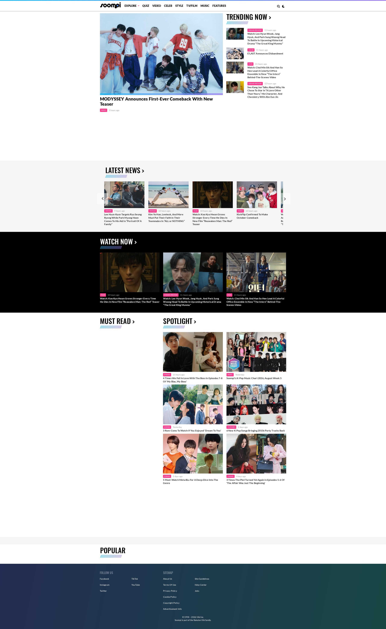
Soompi (108, 211)
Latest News (122, 170)
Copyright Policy (171, 603)
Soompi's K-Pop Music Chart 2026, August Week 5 (254, 378)
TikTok (134, 578)
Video (156, 5)
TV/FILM (191, 5)
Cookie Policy (170, 597)
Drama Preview (255, 30)
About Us (167, 578)
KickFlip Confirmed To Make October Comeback (252, 216)
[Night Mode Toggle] (283, 6)
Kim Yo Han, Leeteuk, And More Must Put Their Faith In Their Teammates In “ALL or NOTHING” (166, 217)
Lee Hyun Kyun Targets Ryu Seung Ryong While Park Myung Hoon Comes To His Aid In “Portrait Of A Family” (123, 219)
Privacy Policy (170, 591)
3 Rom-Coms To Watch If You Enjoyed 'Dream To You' (192, 430)
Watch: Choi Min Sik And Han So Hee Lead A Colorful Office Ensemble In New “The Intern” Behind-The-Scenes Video (265, 72)
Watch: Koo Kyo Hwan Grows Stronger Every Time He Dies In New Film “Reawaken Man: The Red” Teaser (212, 219)
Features (219, 5)
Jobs (197, 591)
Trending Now (246, 17)
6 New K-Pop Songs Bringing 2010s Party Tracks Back (255, 430)
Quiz (145, 5)
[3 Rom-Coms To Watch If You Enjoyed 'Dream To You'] (193, 404)
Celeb (168, 5)
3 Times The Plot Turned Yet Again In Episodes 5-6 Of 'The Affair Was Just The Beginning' (255, 481)
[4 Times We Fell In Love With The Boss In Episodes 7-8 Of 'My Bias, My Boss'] (193, 352)
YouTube (135, 585)
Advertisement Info (172, 609)
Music (205, 5)
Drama (167, 374)
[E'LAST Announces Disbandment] (235, 53)
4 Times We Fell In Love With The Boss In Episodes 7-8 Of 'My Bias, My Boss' (192, 380)
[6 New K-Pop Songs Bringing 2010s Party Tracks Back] (256, 404)
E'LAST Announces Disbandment (265, 53)
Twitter (103, 591)
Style (179, 5)
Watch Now (116, 241)
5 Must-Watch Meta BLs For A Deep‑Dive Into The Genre (190, 481)
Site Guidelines (202, 578)
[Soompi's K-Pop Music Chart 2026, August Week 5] (256, 352)
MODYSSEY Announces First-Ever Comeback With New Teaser (156, 101)
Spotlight (177, 321)
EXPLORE (130, 5)
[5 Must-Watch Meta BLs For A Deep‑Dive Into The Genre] (193, 454)
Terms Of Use (169, 585)
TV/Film (153, 211)
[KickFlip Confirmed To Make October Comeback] (257, 194)
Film (250, 64)
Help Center (201, 585)
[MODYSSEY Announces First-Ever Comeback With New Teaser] (161, 54)
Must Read (115, 321)
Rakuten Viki (199, 620)
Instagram (104, 585)
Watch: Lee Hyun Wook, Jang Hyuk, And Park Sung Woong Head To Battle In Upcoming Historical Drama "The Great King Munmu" (266, 38)
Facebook (104, 578)
